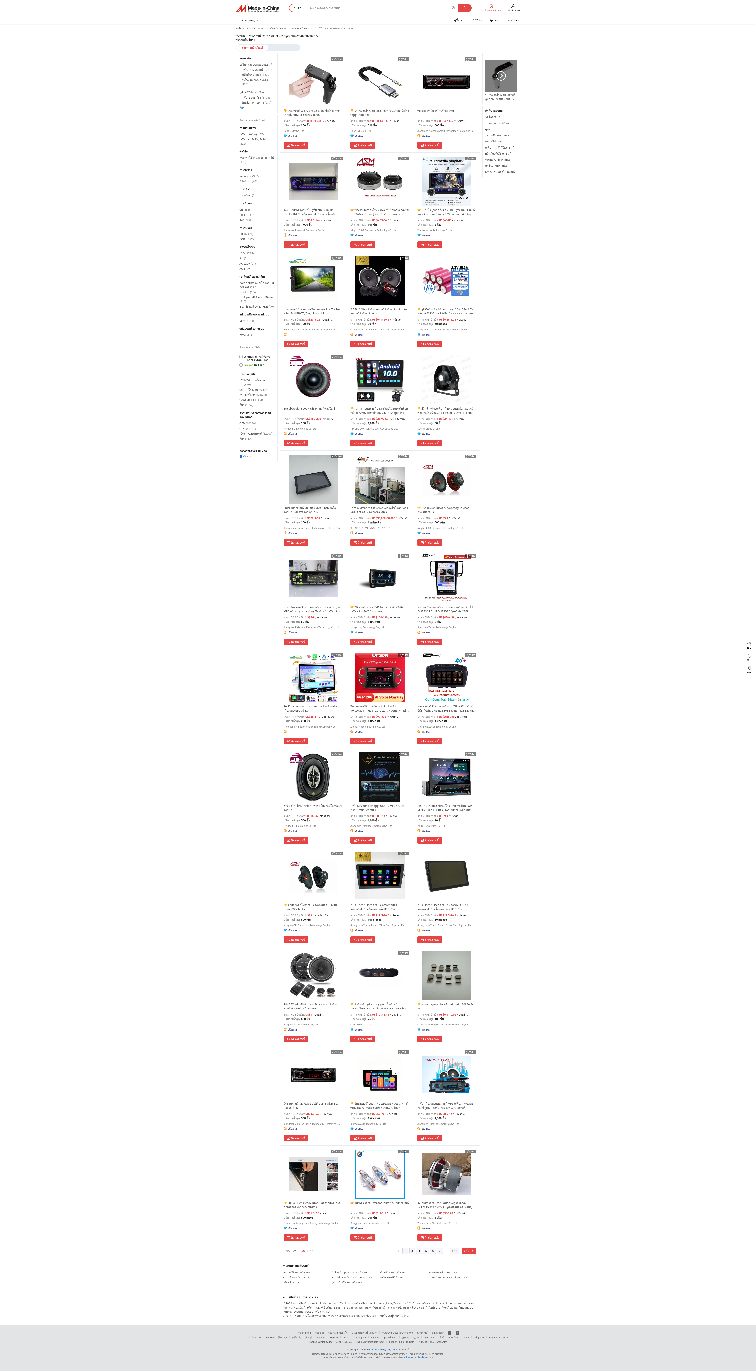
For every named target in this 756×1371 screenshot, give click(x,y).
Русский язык (390, 1337)
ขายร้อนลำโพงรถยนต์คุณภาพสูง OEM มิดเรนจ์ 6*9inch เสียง (311, 907)
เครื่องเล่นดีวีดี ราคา (392, 1277)
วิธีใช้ (476, 20)
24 (294, 1251)
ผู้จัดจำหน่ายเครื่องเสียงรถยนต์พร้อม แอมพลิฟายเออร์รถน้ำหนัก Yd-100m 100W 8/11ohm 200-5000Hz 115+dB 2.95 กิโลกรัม (445, 411)
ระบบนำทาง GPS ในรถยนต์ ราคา (351, 1277)
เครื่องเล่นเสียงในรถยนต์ (500, 172)
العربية (416, 1337)
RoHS (247, 215)
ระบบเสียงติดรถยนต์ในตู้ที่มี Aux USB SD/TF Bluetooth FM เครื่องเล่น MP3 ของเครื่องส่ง (310, 212)
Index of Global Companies (432, 1341)
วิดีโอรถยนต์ (492, 117)
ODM (247, 428)
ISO (246, 220)
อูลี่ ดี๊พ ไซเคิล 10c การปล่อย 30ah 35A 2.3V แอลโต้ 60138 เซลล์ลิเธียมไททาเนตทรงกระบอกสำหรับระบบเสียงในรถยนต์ (446, 311)
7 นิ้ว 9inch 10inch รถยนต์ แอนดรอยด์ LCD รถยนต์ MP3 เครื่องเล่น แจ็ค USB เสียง (375, 907)
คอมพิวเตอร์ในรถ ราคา (443, 1272)
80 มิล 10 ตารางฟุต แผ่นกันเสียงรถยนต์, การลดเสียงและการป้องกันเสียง (312, 1205)
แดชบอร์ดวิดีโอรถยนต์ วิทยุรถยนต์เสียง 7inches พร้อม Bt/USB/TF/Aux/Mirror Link (312, 311)
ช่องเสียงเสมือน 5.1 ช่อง (256, 306)
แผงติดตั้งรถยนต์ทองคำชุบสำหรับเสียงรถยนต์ (381, 1203)
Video (338, 59)
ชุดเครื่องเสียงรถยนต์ (497, 160)
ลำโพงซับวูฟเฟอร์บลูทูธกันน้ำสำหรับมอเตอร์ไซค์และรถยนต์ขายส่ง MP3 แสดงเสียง (378, 1006)
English (270, 1337)
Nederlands (429, 1337)
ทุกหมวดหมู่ (248, 20)
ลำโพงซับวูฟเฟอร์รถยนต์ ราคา (349, 1272)
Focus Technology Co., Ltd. (381, 1349)
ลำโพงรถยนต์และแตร (254, 82)
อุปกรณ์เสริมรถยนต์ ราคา (346, 1282)
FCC (246, 234)
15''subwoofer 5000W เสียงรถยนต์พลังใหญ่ (309, 408)
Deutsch (347, 1337)
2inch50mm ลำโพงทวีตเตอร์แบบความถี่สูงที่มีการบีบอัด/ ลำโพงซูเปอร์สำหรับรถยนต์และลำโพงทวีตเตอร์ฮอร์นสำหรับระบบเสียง (379, 212)
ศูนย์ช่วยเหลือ (304, 1332)
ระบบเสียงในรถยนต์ (497, 135)
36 (303, 1250)
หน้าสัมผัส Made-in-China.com (397, 1332)
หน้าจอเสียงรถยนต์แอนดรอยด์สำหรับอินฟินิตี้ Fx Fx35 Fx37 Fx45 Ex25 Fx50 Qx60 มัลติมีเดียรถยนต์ (446, 609)
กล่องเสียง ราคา (292, 1282)
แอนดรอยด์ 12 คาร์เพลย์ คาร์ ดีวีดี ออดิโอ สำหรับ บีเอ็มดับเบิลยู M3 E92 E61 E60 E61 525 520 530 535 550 (446, 709)
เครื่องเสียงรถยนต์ (257, 70)
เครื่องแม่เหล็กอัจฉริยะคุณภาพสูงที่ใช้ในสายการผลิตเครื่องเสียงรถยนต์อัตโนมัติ (379, 510)
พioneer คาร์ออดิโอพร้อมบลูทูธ (435, 110)
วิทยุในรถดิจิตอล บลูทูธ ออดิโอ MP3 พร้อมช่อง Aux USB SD (311, 1106)
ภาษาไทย (453, 1337)
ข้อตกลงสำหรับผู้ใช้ (338, 1332)
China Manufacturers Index (370, 1341)
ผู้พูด (487, 129)
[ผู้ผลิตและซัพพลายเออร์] (257, 8)
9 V (243, 258)
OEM (248, 423)
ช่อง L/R (248, 292)
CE (245, 209)
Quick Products (343, 1341)
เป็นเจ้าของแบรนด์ (255, 433)
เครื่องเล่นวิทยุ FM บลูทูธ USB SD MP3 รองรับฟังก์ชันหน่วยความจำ (377, 808)
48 (311, 1251)
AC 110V (246, 268)
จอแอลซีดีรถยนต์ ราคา (296, 1272)
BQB (246, 239)
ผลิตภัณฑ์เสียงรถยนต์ (498, 153)
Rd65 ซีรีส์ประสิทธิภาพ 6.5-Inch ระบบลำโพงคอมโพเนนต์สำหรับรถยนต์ (310, 1006)
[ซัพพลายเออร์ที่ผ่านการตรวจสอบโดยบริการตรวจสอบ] (256, 358)
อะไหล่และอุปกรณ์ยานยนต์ (255, 64)
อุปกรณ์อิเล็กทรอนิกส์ (252, 92)
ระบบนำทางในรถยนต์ (296, 1277)
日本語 (308, 1337)
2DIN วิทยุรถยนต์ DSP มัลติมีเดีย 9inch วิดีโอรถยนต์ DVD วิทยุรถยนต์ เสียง (310, 510)
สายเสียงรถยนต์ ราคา (393, 1272)
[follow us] (457, 1332)
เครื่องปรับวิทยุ (252, 134)
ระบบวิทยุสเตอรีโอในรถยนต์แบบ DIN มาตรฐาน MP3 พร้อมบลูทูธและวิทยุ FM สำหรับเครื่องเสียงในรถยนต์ (312, 609)
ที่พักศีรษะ (248, 181)
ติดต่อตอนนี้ (298, 145)
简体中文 (282, 1337)
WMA (246, 335)
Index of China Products (401, 1341)
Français (321, 1337)
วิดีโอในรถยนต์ (255, 75)
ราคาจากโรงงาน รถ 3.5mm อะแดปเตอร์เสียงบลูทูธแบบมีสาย (379, 113)
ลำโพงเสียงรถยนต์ (496, 166)
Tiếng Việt (479, 1337)
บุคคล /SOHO (251, 400)
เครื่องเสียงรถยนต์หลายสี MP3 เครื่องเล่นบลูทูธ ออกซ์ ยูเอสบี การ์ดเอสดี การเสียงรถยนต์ (445, 1106)
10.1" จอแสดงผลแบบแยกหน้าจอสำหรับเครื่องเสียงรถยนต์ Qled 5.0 (311, 708)
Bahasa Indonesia (498, 1337)
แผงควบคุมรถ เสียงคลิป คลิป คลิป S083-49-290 (445, 1006)
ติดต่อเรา (248, 456)
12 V (246, 253)
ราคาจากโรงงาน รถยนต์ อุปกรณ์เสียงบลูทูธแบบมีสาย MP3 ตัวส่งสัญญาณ (312, 113)
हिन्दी (442, 1337)
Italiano (375, 1337)
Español (334, 1337)
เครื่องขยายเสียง (255, 97)
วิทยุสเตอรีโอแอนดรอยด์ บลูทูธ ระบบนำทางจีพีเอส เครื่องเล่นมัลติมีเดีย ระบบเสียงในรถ (379, 1106)
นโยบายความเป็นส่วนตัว (364, 1332)
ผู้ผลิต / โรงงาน (253, 389)
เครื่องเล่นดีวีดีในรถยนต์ (499, 147)
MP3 (246, 321)
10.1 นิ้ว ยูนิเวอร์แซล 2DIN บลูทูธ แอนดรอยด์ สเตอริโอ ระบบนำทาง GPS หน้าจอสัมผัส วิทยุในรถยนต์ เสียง (446, 212)
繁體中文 (296, 1337)
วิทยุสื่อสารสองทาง (256, 102)
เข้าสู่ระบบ (513, 10)
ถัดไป (467, 1251)
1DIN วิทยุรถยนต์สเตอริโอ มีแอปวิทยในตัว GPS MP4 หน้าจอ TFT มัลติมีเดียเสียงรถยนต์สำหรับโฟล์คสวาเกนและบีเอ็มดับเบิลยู (445, 808)
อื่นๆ (242, 108)
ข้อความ (319, 1332)
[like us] (450, 1332)
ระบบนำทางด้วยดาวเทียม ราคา (448, 1277)
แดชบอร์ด (249, 176)
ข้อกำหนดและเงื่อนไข (413, 1357)
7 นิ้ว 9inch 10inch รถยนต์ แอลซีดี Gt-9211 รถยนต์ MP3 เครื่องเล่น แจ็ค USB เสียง (442, 907)
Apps (492, 20)
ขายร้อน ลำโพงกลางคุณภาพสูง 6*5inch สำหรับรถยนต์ (443, 510)
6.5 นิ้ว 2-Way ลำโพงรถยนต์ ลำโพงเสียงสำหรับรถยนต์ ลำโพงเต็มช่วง (378, 311)
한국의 (405, 1337)
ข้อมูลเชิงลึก (438, 1332)
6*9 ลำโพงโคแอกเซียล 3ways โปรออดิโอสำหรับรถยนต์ (313, 808)
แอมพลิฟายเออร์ (495, 141)
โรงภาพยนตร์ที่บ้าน (497, 123)
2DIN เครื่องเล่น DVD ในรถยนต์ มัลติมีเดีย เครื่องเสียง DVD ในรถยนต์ (376, 609)
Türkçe (465, 1337)
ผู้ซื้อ (456, 20)
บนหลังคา (247, 195)
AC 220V (247, 263)
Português (360, 1337)
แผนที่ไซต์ (422, 1332)
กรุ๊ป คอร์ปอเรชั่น (253, 395)
